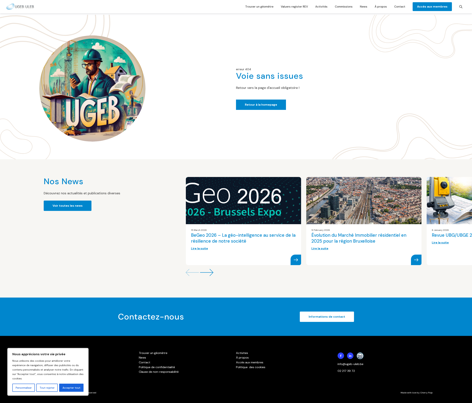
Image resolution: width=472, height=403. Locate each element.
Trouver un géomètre (259, 6)
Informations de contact (327, 317)
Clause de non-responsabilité (159, 372)
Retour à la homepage (261, 105)
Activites (242, 353)
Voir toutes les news (68, 206)
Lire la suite (199, 248)
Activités (321, 6)
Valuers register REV (294, 6)
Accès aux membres (432, 6)
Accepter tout (71, 387)
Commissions (344, 6)
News (363, 6)
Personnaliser (24, 387)
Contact (399, 6)
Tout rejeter (47, 387)
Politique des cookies (250, 367)
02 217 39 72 (347, 371)
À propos (381, 6)
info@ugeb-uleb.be (350, 364)
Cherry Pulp (426, 392)
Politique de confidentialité (157, 367)
